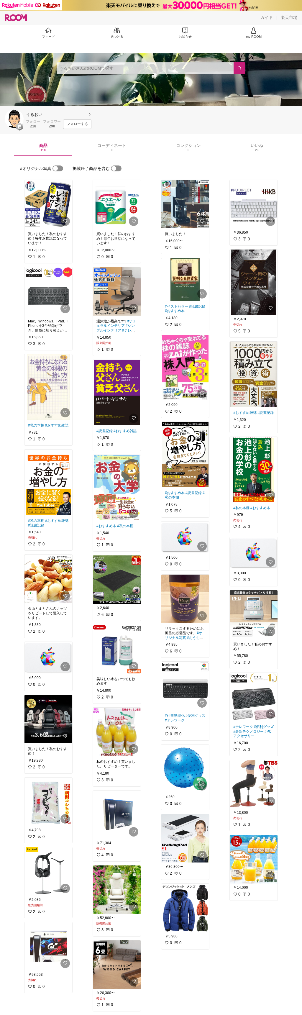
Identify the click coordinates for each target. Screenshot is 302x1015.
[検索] (239, 68)
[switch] (57, 168)
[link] (48, 204)
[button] (14, 118)
